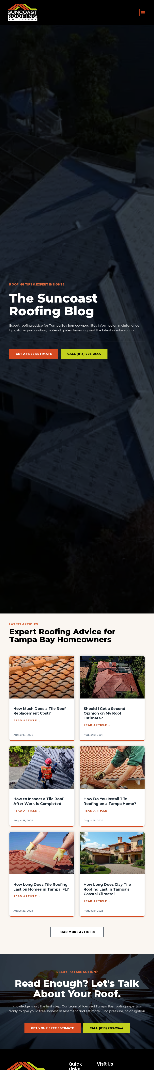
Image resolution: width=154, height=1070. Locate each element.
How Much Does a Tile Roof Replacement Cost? (39, 711)
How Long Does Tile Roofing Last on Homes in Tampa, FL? (41, 886)
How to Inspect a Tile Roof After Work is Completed (38, 801)
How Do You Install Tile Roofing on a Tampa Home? (110, 801)
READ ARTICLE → (27, 720)
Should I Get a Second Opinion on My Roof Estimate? (104, 713)
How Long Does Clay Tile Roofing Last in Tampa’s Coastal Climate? (107, 889)
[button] (142, 12)
